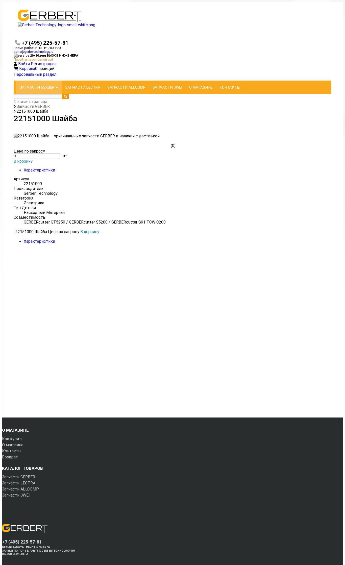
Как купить (12, 438)
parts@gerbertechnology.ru (34, 52)
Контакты (11, 451)
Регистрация (43, 63)
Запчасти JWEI (16, 495)
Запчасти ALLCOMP (20, 489)
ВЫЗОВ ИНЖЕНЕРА (15, 554)
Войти (24, 63)
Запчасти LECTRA (18, 483)
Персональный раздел (35, 74)
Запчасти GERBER (18, 477)
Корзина (27, 68)
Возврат (10, 457)
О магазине (12, 445)
